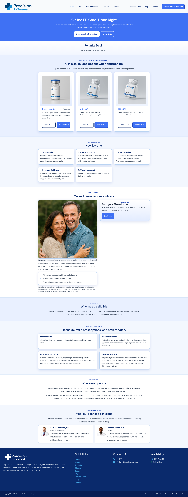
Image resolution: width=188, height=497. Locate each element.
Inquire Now (64, 125)
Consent (147, 494)
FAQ (124, 7)
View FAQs (107, 34)
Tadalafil (116, 7)
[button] (173, 6)
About (79, 7)
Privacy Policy (169, 494)
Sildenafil (105, 7)
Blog (146, 7)
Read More (48, 125)
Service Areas (135, 7)
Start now (108, 216)
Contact (155, 7)
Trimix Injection (92, 7)
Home (71, 7)
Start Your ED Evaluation (86, 34)
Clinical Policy (180, 494)
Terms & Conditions (158, 494)
